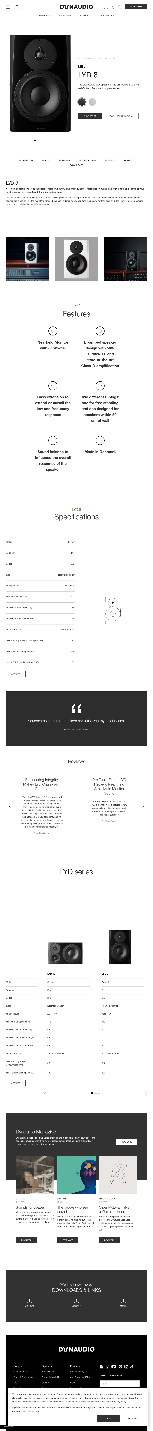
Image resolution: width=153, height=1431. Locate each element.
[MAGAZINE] (106, 7)
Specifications (87, 161)
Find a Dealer (48, 1372)
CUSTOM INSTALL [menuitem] (105, 16)
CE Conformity (77, 1372)
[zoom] (40, 84)
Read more (127, 1142)
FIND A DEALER (136, 6)
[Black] (82, 102)
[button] (10, 84)
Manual (123, 1306)
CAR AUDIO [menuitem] (83, 16)
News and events (107, 1199)
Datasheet (76, 1306)
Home (80, 59)
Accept (108, 1418)
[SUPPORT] (119, 7)
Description (26, 161)
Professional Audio (93, 59)
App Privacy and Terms (81, 1377)
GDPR (73, 1383)
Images (46, 161)
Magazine (128, 161)
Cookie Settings (7, 1427)
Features (64, 161)
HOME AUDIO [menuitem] (45, 16)
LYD (105, 59)
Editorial (20, 1199)
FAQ (15, 1383)
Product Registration (23, 1377)
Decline (132, 1418)
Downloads (76, 165)
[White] (92, 102)
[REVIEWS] (112, 7)
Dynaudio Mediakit (50, 1377)
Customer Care (20, 1372)
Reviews (109, 161)
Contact (45, 1383)
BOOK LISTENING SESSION (121, 116)
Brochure (29, 1306)
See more (15, 674)
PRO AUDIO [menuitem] (65, 16)
